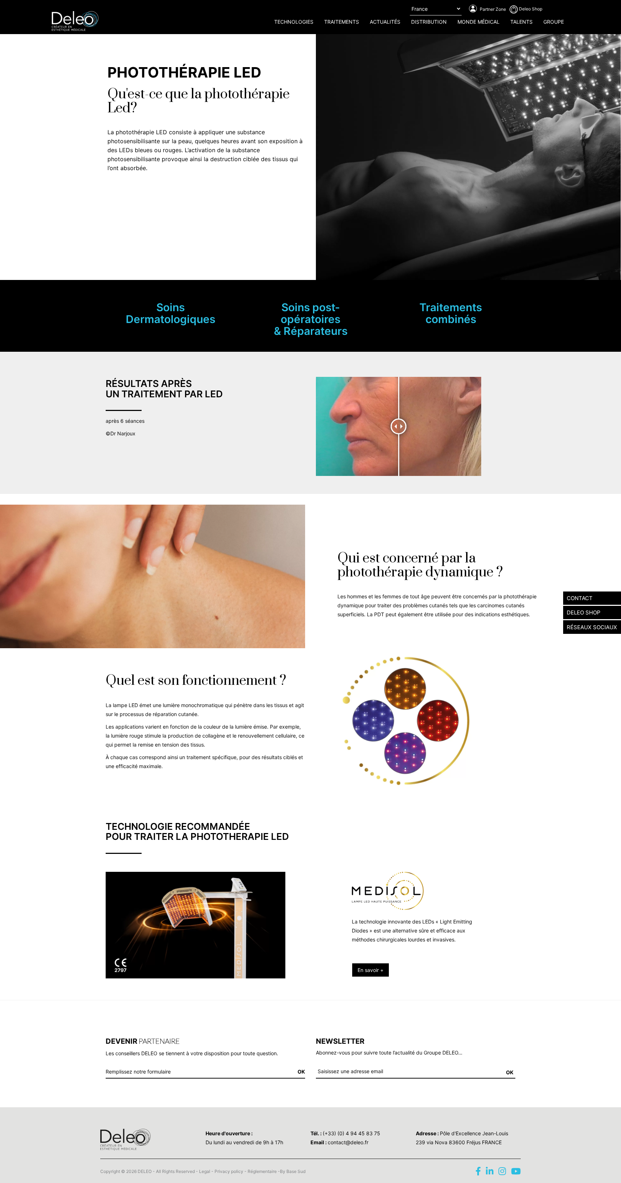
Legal (204, 1171)
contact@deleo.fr (348, 1142)
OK (510, 1072)
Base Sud (295, 1171)
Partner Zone (492, 9)
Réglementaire (262, 1171)
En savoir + (370, 970)
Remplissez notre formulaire (138, 1072)
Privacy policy (229, 1171)
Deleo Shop (530, 8)
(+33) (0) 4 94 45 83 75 (351, 1133)
